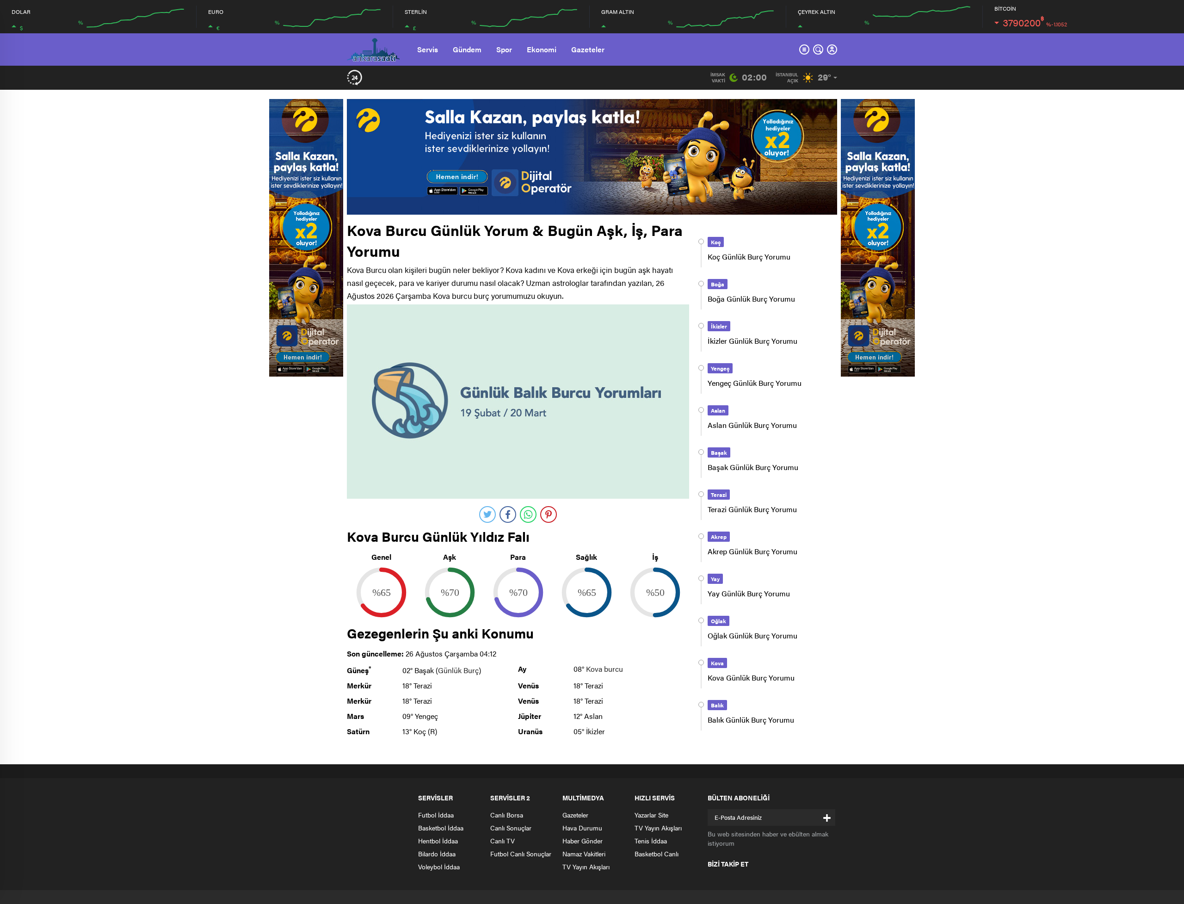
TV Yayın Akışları (586, 866)
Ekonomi (541, 49)
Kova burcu (604, 668)
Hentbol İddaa (438, 840)
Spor (504, 49)
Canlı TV (502, 840)
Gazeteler (587, 49)
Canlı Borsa (506, 814)
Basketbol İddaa (440, 827)
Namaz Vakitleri (583, 853)
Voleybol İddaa (439, 866)
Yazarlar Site (651, 814)
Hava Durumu (582, 827)
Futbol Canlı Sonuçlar (520, 853)
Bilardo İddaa (437, 853)
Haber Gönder (582, 840)
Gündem (467, 49)
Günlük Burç (458, 670)
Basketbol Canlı (656, 853)
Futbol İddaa (436, 814)
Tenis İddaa (651, 840)
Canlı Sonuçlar (510, 827)
